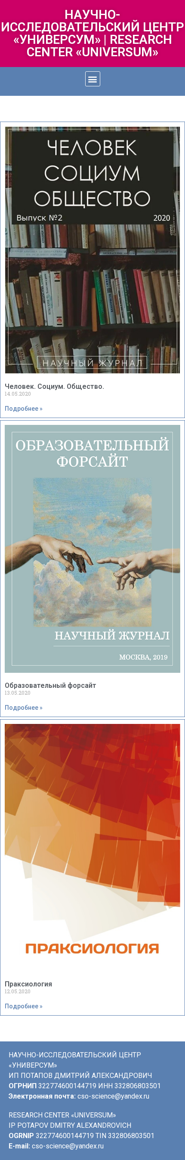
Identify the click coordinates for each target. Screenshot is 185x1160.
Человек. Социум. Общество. (54, 386)
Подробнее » (24, 408)
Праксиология (28, 984)
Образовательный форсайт (50, 685)
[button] (92, 78)
